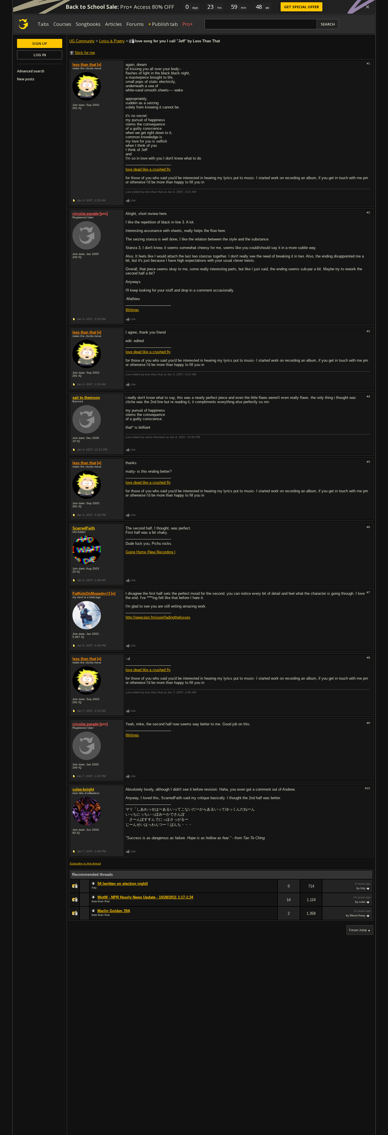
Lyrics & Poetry (112, 41)
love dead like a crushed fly (148, 169)
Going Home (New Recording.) (150, 552)
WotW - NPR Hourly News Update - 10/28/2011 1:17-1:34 (145, 897)
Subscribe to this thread (85, 863)
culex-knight (83, 789)
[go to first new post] (94, 884)
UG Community (82, 41)
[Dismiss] (367, 6)
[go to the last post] (368, 888)
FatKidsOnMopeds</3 (91, 593)
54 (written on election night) (122, 883)
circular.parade (85, 213)
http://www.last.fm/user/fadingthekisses (158, 617)
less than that (84, 64)
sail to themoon (86, 397)
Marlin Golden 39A (113, 911)
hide (273, 889)
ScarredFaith (83, 528)
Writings (132, 310)
